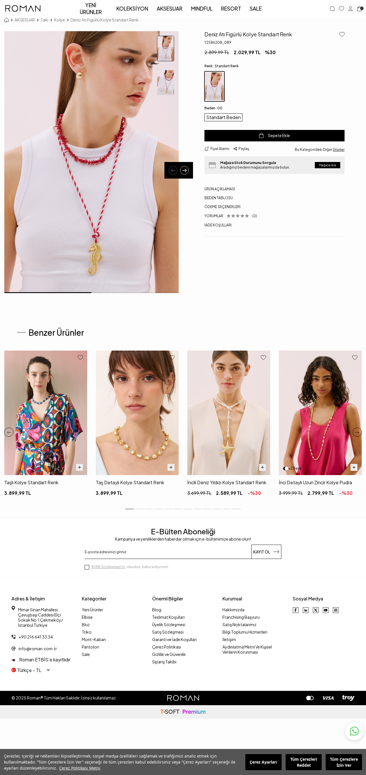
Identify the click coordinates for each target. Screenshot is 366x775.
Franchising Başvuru (241, 617)
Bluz (86, 624)
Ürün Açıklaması (219, 189)
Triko (87, 631)
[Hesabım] (350, 8)
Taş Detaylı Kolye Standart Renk (130, 482)
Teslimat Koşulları (168, 617)
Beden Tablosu (218, 198)
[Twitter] (316, 610)
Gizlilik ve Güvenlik (169, 654)
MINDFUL (201, 8)
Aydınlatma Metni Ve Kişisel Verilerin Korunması (247, 649)
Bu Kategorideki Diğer (320, 149)
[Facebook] (296, 610)
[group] (91, 162)
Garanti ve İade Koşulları (174, 639)
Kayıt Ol (261, 551)
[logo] (22, 8)
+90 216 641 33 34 (36, 636)
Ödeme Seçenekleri (222, 207)
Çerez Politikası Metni (79, 768)
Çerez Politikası (166, 646)
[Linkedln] (306, 610)
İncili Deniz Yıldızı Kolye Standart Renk (226, 482)
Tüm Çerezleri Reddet (303, 762)
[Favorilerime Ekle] (80, 358)
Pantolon (90, 646)
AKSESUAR (169, 8)
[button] (173, 170)
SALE (256, 8)
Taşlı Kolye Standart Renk (31, 482)
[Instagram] (336, 610)
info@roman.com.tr (38, 648)
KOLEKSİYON (132, 8)
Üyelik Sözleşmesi (168, 624)
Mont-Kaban (94, 639)
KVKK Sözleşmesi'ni (108, 567)
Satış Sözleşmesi (168, 631)
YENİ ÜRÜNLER (91, 8)
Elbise (87, 617)
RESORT (231, 8)
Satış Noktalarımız (239, 624)
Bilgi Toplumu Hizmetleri (244, 631)
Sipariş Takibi (164, 661)
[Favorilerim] (341, 8)
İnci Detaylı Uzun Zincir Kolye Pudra (315, 482)
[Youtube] (326, 610)
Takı (44, 19)
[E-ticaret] (183, 712)
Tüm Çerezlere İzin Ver (344, 762)
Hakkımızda (233, 609)
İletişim (229, 639)
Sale (86, 654)
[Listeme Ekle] (340, 35)
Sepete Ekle (279, 135)
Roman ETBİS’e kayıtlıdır (44, 660)
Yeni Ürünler (92, 609)
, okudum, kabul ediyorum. (130, 567)
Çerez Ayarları (263, 762)
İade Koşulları (218, 225)
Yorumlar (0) (230, 216)
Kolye (59, 19)
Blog (156, 609)
